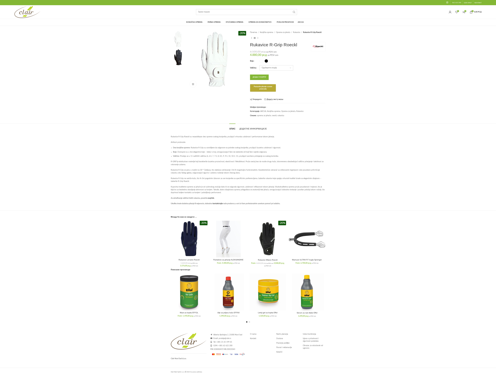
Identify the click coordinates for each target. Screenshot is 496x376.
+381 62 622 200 (225, 346)
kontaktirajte (218, 204)
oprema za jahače (264, 116)
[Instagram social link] (447, 3)
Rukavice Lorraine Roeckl (189, 260)
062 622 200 (456, 2)
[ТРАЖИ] (294, 12)
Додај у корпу (259, 77)
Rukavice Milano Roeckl (268, 260)
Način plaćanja (282, 334)
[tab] (232, 127)
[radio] (261, 61)
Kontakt (253, 338)
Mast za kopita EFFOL (189, 313)
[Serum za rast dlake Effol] (307, 292)
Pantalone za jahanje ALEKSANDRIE (228, 260)
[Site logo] (27, 12)
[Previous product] (251, 38)
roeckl (274, 116)
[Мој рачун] (450, 12)
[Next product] (257, 38)
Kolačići (279, 352)
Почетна (253, 32)
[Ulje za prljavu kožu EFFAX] (228, 292)
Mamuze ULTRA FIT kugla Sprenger (307, 260)
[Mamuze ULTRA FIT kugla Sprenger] (307, 239)
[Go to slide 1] (246, 322)
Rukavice (296, 32)
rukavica (281, 116)
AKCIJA (263, 111)
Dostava (279, 338)
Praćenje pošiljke (282, 343)
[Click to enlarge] (193, 84)
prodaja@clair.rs (225, 338)
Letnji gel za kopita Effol (267, 313)
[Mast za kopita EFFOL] (189, 292)
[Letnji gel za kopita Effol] (267, 292)
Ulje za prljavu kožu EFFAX (228, 313)
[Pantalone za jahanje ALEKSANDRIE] (228, 239)
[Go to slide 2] (249, 322)
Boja (252, 61)
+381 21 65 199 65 (224, 342)
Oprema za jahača (283, 32)
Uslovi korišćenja (309, 334)
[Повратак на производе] (254, 38)
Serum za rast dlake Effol (307, 313)
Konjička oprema (266, 32)
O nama (253, 334)
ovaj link (211, 198)
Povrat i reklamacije (284, 347)
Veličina (253, 68)
